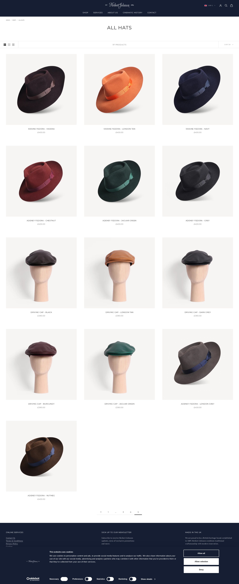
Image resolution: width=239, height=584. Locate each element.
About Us (113, 12)
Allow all (201, 553)
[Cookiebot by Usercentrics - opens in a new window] (33, 579)
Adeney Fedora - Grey (198, 220)
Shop (85, 12)
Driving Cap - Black (41, 312)
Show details (146, 579)
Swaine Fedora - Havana (41, 129)
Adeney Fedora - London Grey (197, 404)
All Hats (21, 20)
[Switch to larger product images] (5, 44)
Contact (151, 12)
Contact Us (10, 538)
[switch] (88, 579)
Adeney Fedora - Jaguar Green (119, 220)
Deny (201, 570)
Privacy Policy (12, 543)
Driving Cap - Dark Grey (198, 312)
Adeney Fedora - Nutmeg (41, 495)
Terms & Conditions (14, 541)
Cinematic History (132, 12)
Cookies (9, 546)
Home (8, 20)
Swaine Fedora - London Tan (119, 129)
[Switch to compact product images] (13, 44)
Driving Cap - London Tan (119, 312)
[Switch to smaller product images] (9, 44)
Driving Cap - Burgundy (41, 404)
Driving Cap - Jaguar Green (120, 404)
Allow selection (201, 561)
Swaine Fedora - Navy (197, 129)
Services (98, 12)
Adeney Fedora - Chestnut (41, 220)
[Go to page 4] (101, 512)
